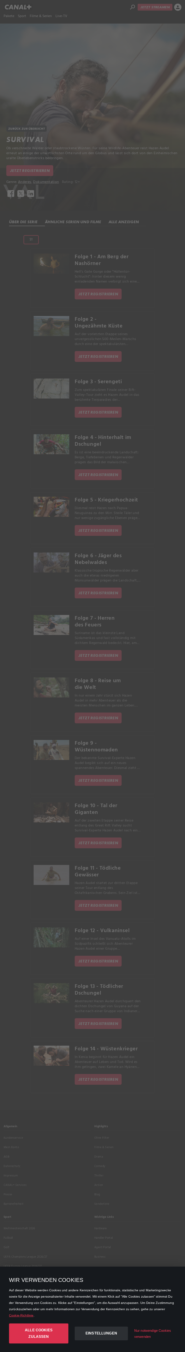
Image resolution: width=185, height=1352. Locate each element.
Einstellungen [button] (101, 1333)
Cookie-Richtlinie (21, 1315)
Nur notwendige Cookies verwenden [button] (152, 1334)
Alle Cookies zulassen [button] (39, 1333)
